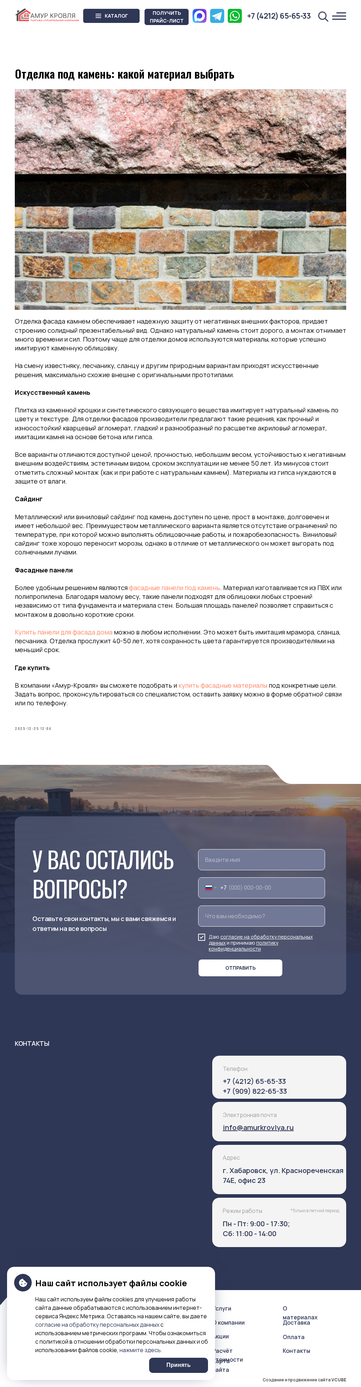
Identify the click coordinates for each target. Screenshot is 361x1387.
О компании (228, 1322)
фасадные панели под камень (174, 587)
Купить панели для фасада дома (63, 632)
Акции (220, 1336)
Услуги (221, 1308)
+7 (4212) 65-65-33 (254, 1081)
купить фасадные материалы (222, 685)
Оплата (294, 1337)
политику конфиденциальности (243, 945)
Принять (178, 1365)
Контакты (296, 1351)
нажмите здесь (140, 1350)
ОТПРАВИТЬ (240, 967)
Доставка (296, 1322)
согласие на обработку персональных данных (97, 1324)
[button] (167, 17)
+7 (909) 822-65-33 (255, 1091)
